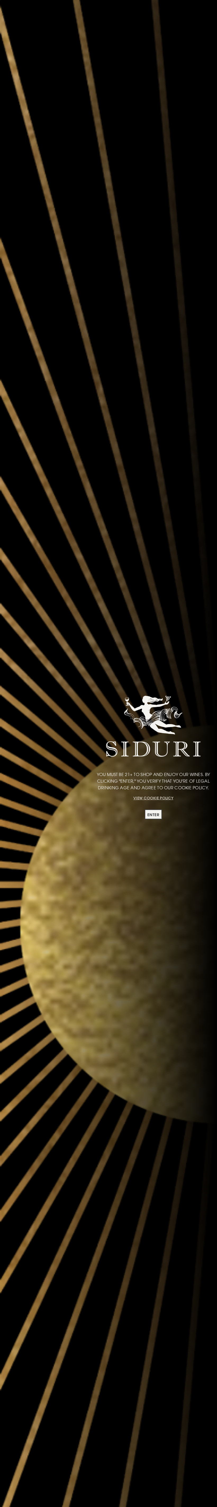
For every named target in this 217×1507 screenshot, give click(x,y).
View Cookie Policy (153, 798)
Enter (153, 814)
